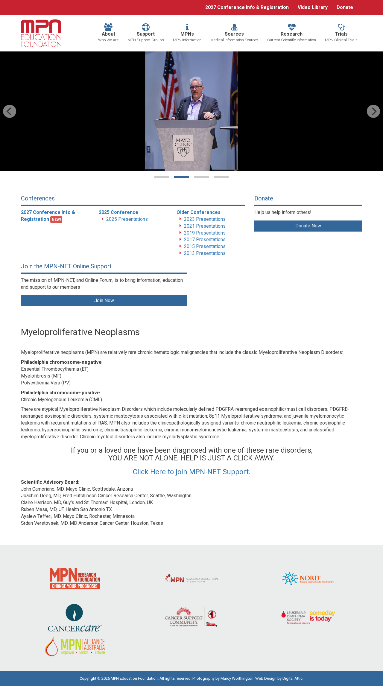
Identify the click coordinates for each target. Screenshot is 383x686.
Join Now (104, 300)
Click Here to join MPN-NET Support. (191, 472)
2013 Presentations (205, 253)
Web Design (265, 678)
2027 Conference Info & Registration (247, 7)
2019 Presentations (205, 233)
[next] (373, 111)
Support (145, 36)
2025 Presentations (127, 219)
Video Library (313, 7)
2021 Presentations (205, 226)
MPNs (187, 36)
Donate (345, 7)
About (108, 36)
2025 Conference (118, 212)
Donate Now (308, 226)
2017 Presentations (205, 239)
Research (291, 36)
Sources (234, 36)
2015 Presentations (205, 246)
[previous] (9, 111)
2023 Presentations (205, 219)
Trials (341, 36)
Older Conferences (199, 212)
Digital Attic (292, 678)
